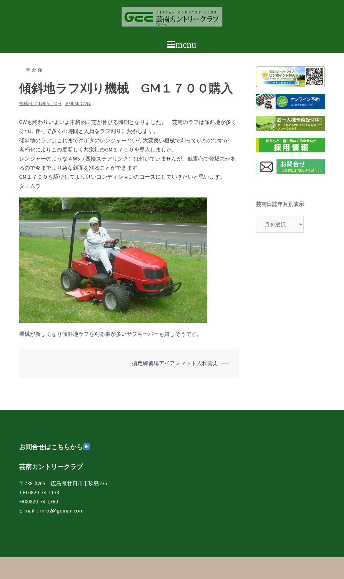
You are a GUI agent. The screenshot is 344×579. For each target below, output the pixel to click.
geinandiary (78, 103)
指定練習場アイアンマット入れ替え (175, 363)
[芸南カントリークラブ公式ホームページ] (172, 18)
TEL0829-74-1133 (39, 492)
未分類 (35, 70)
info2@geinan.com (62, 510)
